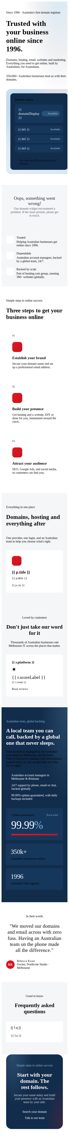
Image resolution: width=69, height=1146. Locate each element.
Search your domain (34, 1111)
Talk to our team (34, 1118)
